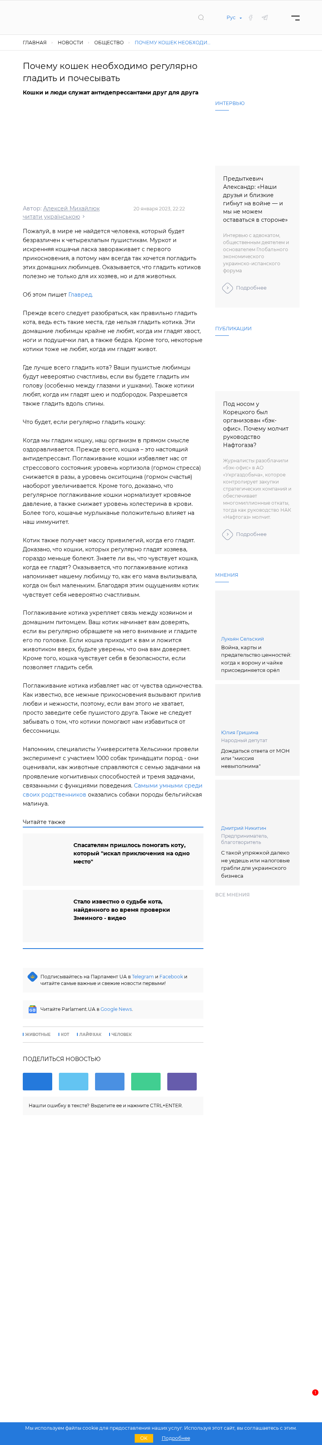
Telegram (143, 977)
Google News (116, 1009)
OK (144, 1438)
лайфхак (90, 1034)
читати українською (51, 216)
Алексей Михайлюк (71, 208)
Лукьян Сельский (242, 639)
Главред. (80, 294)
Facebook (171, 977)
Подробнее (251, 287)
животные (38, 1034)
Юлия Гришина (239, 732)
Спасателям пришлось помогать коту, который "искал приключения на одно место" (131, 853)
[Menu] (295, 17)
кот (65, 1034)
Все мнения (232, 895)
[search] (201, 17)
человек (122, 1034)
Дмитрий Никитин (243, 828)
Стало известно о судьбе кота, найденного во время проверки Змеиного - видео (121, 910)
